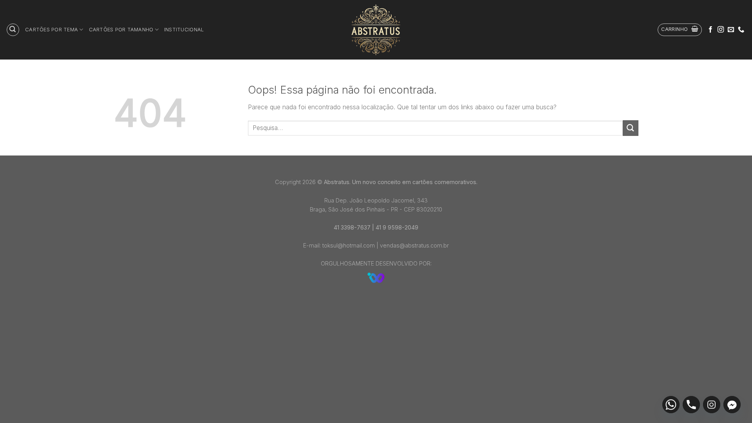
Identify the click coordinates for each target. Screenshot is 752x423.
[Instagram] (711, 404)
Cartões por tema (51, 30)
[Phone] (691, 404)
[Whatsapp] (671, 404)
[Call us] (741, 29)
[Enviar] (630, 128)
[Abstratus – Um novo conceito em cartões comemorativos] (376, 30)
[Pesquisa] (13, 30)
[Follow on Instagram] (721, 29)
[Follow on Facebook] (710, 29)
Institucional (184, 30)
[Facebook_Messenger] (732, 404)
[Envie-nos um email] (731, 29)
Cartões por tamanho (121, 30)
